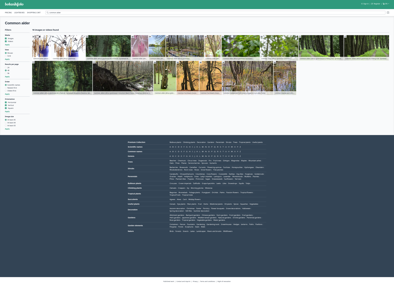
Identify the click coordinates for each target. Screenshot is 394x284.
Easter (198, 208)
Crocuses (173, 183)
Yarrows (238, 179)
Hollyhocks (188, 176)
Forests (178, 231)
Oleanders (260, 167)
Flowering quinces (214, 167)
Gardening (201, 224)
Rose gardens (175, 220)
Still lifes (189, 211)
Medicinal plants (216, 204)
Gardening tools (213, 224)
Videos (10, 41)
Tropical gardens (188, 220)
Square (10, 108)
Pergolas (173, 227)
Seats (197, 227)
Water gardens (219, 220)
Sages (207, 179)
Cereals (172, 204)
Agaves (172, 199)
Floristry (206, 208)
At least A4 (11, 123)
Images (11, 38)
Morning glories (197, 188)
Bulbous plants (175, 142)
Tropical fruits (175, 195)
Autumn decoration (177, 208)
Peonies (256, 176)
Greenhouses (226, 224)
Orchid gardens (239, 217)
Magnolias (235, 160)
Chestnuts (182, 160)
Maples (244, 160)
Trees (235, 142)
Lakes (192, 231)
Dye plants (181, 204)
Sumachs (213, 163)
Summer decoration (201, 211)
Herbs (205, 204)
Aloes (179, 199)
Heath (180, 176)
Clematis (173, 188)
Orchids (215, 192)
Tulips (248, 183)
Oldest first (11, 91)
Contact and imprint (183, 281)
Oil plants (228, 204)
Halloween (246, 208)
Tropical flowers (246, 192)
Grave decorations (233, 208)
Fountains (191, 224)
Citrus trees (192, 160)
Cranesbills (223, 174)
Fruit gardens (247, 215)
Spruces (205, 163)
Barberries (174, 167)
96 (8, 73)
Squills (241, 183)
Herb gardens (175, 217)
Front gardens (234, 215)
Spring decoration (177, 211)
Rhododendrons (176, 170)
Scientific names (13, 85)
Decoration (201, 142)
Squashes (244, 204)
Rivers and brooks (214, 231)
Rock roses (188, 170)
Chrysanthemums (187, 174)
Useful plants (257, 142)
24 (8, 67)
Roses (196, 170)
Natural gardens (224, 217)
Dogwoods (202, 160)
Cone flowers (212, 174)
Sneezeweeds (217, 179)
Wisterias (208, 188)
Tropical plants (245, 142)
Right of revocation (224, 281)
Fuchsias (226, 167)
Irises (196, 176)
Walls (203, 227)
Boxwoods (184, 167)
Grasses (173, 176)
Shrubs (228, 142)
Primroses (200, 179)
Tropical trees (187, 195)
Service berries (194, 163)
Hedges (236, 224)
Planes (184, 163)
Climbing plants (189, 142)
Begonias (173, 192)
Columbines (200, 174)
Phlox (172, 179)
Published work (168, 281)
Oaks (172, 163)
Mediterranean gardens (207, 217)
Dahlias (232, 174)
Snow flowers (206, 170)
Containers (174, 224)
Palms (222, 192)
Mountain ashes (255, 160)
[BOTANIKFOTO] (14, 4)
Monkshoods (237, 176)
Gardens (210, 142)
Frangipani (206, 192)
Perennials (220, 142)
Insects (186, 231)
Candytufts (174, 174)
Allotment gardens (177, 215)
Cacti (185, 199)
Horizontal (12, 102)
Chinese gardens (208, 215)
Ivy (188, 188)
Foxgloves (249, 174)
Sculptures (189, 227)
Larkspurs (218, 176)
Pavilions (258, 224)
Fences (182, 224)
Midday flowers (195, 199)
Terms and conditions (207, 281)
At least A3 (11, 125)
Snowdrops (232, 183)
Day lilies (240, 174)
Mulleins (247, 176)
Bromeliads (183, 192)
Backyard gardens (193, 215)
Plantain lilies (181, 179)
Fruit (200, 204)
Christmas (191, 208)
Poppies (191, 179)
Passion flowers (232, 192)
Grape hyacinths (208, 183)
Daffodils (196, 183)
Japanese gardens (189, 217)
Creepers (181, 188)
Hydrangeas (249, 167)
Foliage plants (194, 192)
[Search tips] (388, 13)
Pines (177, 163)
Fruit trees (217, 160)
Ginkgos (226, 160)
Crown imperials (185, 183)
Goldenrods (259, 174)
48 (8, 70)
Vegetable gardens (204, 220)
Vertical (11, 105)
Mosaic (10, 53)
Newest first (12, 88)
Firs (210, 160)
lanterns (244, 224)
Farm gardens (222, 215)
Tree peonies (218, 170)
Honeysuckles (237, 167)
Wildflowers (227, 231)
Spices (236, 204)
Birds (172, 231)
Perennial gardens (254, 217)
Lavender (227, 176)
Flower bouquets (217, 208)
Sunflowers (228, 179)
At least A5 (11, 120)
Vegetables (254, 204)
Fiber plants (191, 204)
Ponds (180, 227)
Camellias (193, 167)
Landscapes (201, 231)
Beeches (173, 160)
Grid (9, 56)
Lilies (224, 183)
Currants (202, 167)
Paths (251, 224)
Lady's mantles (206, 176)
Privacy (195, 281)
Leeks (218, 183)
